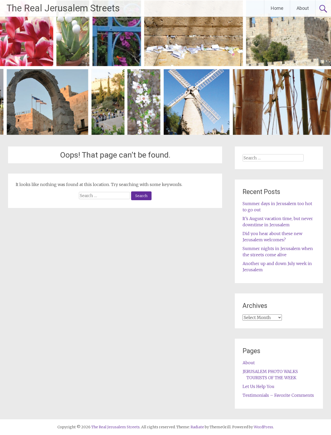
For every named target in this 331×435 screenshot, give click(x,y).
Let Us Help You (258, 386)
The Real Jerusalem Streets (63, 8)
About (303, 8)
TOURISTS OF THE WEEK (271, 377)
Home (277, 8)
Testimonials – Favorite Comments (278, 395)
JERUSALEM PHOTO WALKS (270, 371)
